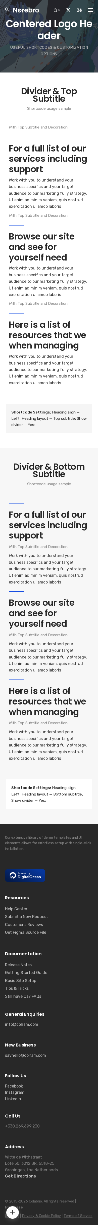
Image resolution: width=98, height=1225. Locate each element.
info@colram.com (21, 1024)
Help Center (16, 908)
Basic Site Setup (20, 980)
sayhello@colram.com (25, 1055)
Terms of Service (78, 1216)
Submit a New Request (26, 916)
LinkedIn (13, 1098)
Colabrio (35, 1201)
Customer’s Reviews (24, 924)
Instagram (14, 1092)
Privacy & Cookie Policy (41, 1216)
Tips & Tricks (17, 988)
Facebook (14, 1086)
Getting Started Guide (26, 972)
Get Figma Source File (25, 932)
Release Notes (18, 964)
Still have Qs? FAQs (23, 996)
